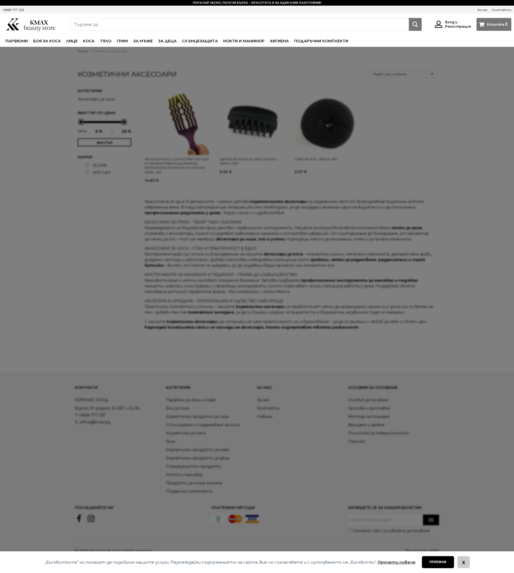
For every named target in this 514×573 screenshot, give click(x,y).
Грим (122, 41)
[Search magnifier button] (415, 24)
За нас (482, 10)
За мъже (143, 41)
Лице (72, 41)
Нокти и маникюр (243, 41)
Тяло (105, 41)
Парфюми (16, 41)
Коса (89, 41)
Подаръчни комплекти (321, 41)
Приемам (437, 562)
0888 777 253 (13, 10)
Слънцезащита (200, 41)
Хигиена (279, 41)
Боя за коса (47, 41)
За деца (167, 41)
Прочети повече (396, 562)
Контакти (501, 10)
